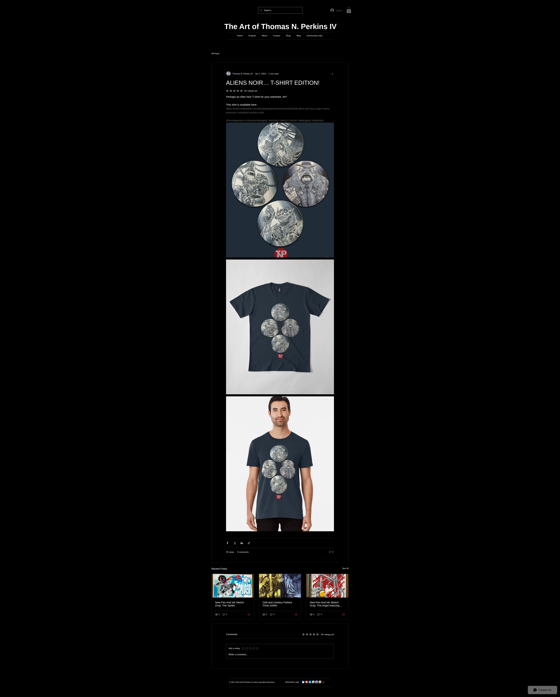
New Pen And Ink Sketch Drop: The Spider (229, 604)
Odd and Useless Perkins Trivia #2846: (277, 604)
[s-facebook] (320, 682)
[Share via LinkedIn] (241, 543)
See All (345, 568)
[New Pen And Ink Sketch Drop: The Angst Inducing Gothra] (327, 586)
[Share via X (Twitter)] (234, 543)
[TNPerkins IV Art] (306, 682)
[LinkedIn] (310, 682)
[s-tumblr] (313, 682)
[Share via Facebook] (227, 543)
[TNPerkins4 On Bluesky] (303, 682)
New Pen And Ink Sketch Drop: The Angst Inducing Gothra (324, 604)
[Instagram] (323, 682)
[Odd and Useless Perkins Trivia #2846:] (280, 586)
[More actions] (332, 73)
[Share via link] (248, 543)
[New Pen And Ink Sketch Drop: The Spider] (233, 586)
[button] (348, 10)
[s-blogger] (316, 682)
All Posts (215, 53)
